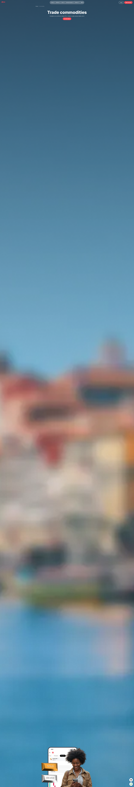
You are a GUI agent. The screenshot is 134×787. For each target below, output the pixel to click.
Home (37, 6)
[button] (52, 2)
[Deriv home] (3, 2)
